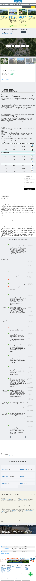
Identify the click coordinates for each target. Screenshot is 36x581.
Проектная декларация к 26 (5, 96)
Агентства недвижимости (4, 455)
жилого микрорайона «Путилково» (28, 510)
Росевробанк (22, 476)
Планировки (23, 36)
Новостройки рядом (29, 189)
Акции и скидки (18, 566)
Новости (31, 36)
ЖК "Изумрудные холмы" (5, 548)
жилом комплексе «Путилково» (6, 499)
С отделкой (8, 570)
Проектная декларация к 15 (5, 95)
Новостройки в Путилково (14, 29)
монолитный (15, 68)
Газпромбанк (4, 469)
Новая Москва (3, 570)
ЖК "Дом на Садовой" (4, 543)
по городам (2, 566)
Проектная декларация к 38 (16, 96)
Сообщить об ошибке (5, 80)
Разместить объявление (28, 571)
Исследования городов (19, 572)
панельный (11, 68)
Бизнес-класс (9, 569)
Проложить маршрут (5, 196)
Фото (17, 36)
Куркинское (19, 34)
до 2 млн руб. (9, 571)
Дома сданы (12, 65)
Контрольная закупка (19, 570)
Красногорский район (5, 33)
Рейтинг (22, 454)
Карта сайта (26, 569)
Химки (6, 34)
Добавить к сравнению (5, 79)
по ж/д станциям (3, 568)
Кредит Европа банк (23, 469)
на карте (2, 572)
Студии (8, 573)
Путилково (10, 33)
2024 (10, 566)
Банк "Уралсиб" (5, 483)
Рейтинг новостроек (19, 571)
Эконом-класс (9, 568)
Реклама (26, 567)
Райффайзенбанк (5, 476)
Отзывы (10, 36)
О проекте (26, 568)
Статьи (16, 454)
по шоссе (2, 567)
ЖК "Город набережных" (5, 553)
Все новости (33, 494)
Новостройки (11, 454)
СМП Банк (21, 483)
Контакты (26, 566)
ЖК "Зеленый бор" (4, 551)
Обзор (19, 454)
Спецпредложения (18, 567)
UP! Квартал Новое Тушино (5, 546)
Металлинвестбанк (5, 472)
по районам (2, 569)
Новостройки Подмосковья (5, 29)
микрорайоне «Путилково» (23, 499)
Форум (15, 455)
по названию (3, 571)
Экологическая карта (19, 569)
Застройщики (26, 454)
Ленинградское (23, 34)
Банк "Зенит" (4, 486)
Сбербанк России (5, 479)
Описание (4, 36)
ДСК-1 (11, 77)
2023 (13, 566)
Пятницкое (28, 34)
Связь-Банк (22, 479)
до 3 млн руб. (9, 572)
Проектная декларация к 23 (28, 95)
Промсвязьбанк (22, 472)
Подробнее (2, 502)
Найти (33, 6)
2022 (12, 566)
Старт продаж (9, 567)
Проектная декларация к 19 (16, 95)
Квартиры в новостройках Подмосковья (15, 578)
